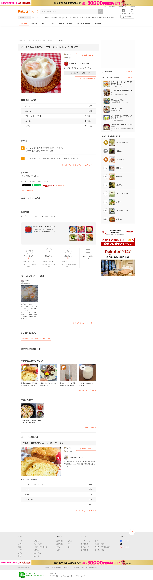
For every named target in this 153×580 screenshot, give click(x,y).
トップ (20, 541)
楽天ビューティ (86, 547)
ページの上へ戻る (132, 532)
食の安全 (98, 23)
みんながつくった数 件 (80, 73)
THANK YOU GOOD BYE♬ (44, 227)
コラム (52, 23)
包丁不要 (68, 17)
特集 (19, 556)
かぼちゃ (112, 17)
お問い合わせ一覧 (66, 576)
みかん (28, 111)
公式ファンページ (65, 23)
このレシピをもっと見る (84, 511)
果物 (43, 41)
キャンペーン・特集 (83, 23)
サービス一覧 (54, 576)
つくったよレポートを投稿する (85, 78)
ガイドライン (37, 553)
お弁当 (70, 541)
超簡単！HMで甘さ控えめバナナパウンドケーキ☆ (43, 443)
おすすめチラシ (122, 7)
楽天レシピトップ (24, 41)
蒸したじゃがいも (37, 17)
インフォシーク (102, 7)
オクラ (94, 17)
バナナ (50, 41)
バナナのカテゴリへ (86, 390)
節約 (69, 547)
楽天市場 (132, 7)
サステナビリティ (81, 576)
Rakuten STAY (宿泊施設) (102, 547)
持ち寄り (75, 17)
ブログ (97, 541)
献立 (43, 23)
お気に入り (123, 13)
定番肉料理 (59, 541)
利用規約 (36, 550)
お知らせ (36, 556)
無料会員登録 (128, 16)
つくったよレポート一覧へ (83, 323)
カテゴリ (34, 23)
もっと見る (128, 71)
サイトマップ (37, 544)
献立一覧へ (89, 427)
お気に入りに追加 (87, 55)
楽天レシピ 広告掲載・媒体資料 (90, 567)
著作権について (68, 567)
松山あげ (46, 17)
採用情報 (76, 567)
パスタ (58, 547)
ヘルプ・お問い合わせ (40, 547)
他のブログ (61, 185)
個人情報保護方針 (56, 567)
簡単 (69, 544)
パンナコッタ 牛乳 (84, 17)
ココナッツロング (102, 17)
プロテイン (54, 17)
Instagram (126, 547)
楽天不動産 (84, 544)
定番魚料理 (59, 544)
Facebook (126, 541)
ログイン (131, 13)
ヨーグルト (45, 216)
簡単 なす (62, 17)
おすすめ (23, 23)
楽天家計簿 (112, 7)
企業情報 (47, 567)
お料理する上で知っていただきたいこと (78, 165)
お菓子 (58, 550)
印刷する (30, 190)
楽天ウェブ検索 (100, 544)
